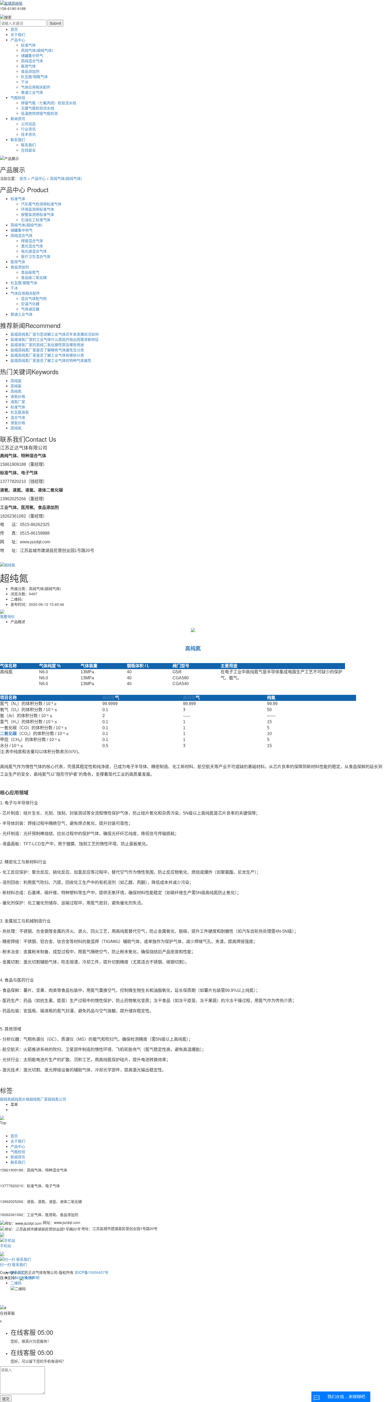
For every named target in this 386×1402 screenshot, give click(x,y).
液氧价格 (18, 396)
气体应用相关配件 (35, 87)
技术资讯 (28, 134)
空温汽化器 (30, 303)
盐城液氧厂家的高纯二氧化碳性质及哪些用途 (47, 344)
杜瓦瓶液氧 (20, 412)
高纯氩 (16, 380)
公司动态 (28, 123)
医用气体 (28, 66)
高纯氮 (16, 391)
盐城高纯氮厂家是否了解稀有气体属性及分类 (47, 349)
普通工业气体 (32, 92)
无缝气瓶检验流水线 (37, 108)
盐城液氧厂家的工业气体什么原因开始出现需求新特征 (55, 339)
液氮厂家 (18, 401)
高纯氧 (16, 427)
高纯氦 (16, 385)
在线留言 (28, 150)
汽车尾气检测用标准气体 (41, 203)
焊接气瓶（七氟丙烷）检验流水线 (48, 102)
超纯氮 (5, 1099)
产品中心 (18, 39)
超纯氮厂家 (38, 1099)
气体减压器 (30, 308)
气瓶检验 (18, 97)
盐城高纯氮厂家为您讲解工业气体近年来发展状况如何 (55, 334)
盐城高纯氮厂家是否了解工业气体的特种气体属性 (51, 360)
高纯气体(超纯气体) (37, 50)
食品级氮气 (30, 272)
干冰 (24, 81)
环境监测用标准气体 (37, 209)
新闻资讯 (18, 118)
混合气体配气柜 (34, 298)
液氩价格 (18, 422)
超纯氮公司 (57, 1099)
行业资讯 (28, 129)
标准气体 (28, 45)
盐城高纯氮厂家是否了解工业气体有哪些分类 (47, 355)
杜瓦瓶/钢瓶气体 (34, 76)
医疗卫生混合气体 (35, 256)
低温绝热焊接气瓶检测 (39, 113)
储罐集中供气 (32, 55)
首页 (14, 29)
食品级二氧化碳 (34, 277)
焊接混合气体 (32, 240)
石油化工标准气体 (35, 219)
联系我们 (18, 139)
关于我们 (18, 34)
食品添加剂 (30, 71)
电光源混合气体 (34, 251)
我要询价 (7, 616)
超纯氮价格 (20, 1099)
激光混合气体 (32, 245)
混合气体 (18, 417)
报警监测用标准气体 (37, 214)
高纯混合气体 (32, 60)
